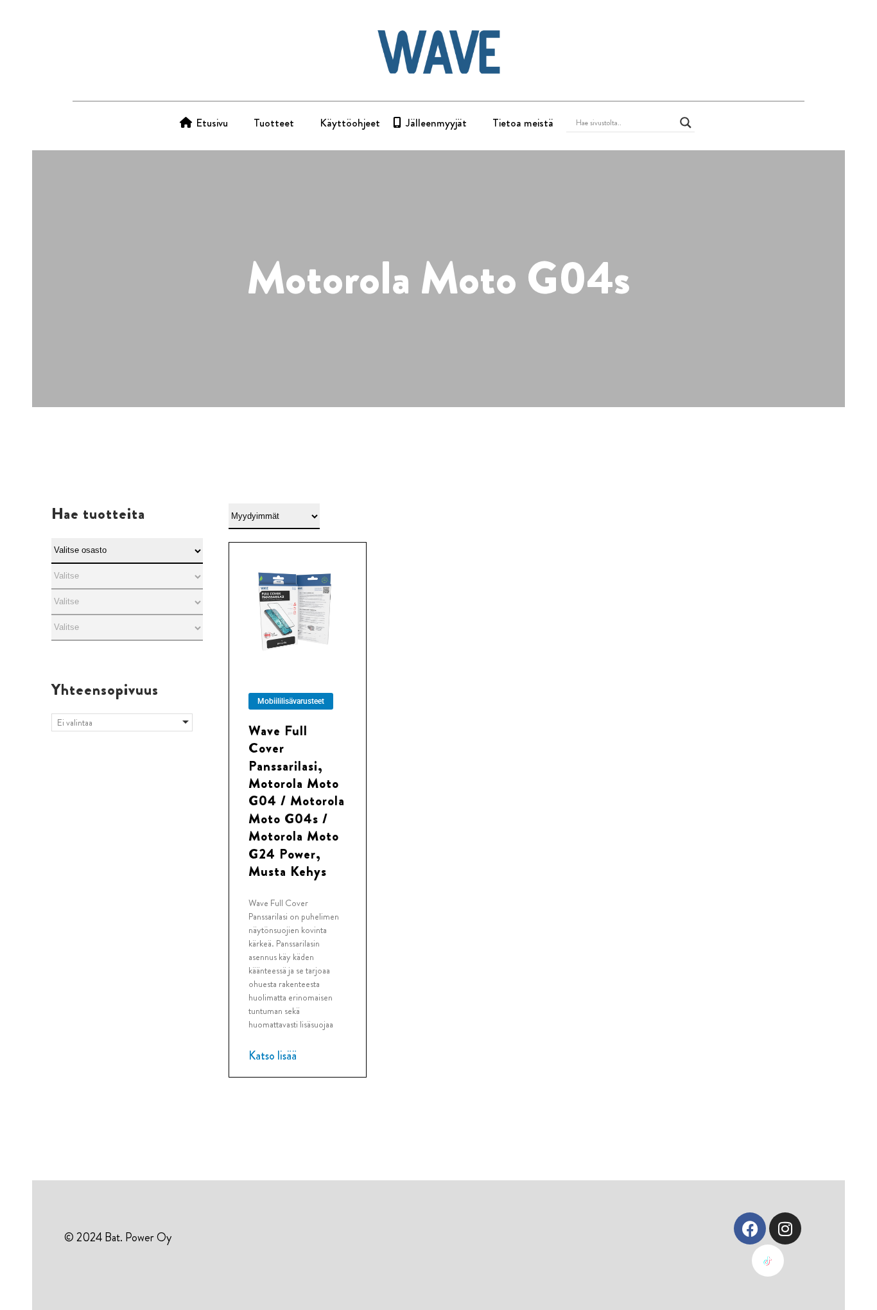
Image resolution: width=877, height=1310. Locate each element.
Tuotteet (274, 122)
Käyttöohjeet (350, 122)
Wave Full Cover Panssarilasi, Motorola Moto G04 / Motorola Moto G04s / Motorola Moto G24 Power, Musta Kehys (296, 801)
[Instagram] (785, 1228)
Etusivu (212, 122)
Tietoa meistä (522, 122)
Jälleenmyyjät (436, 122)
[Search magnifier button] (686, 123)
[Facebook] (750, 1228)
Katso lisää (272, 1055)
